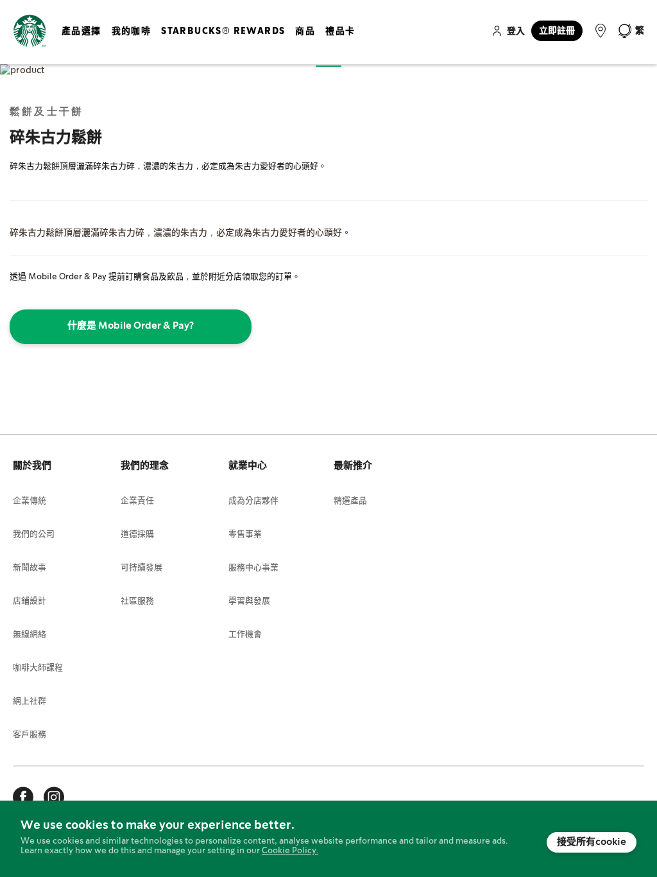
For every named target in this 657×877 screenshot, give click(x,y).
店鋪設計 (29, 601)
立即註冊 (557, 30)
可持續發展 (141, 568)
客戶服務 (29, 735)
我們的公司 (34, 534)
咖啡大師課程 (38, 668)
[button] (630, 31)
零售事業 (245, 534)
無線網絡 (29, 634)
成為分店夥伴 (253, 501)
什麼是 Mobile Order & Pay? (130, 326)
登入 (516, 31)
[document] (328, 838)
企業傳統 (29, 501)
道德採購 (137, 534)
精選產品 (350, 501)
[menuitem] (81, 41)
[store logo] (29, 31)
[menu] (210, 41)
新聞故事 (29, 568)
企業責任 (137, 501)
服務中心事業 (253, 568)
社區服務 (137, 601)
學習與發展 (249, 601)
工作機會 (245, 634)
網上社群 (29, 701)
